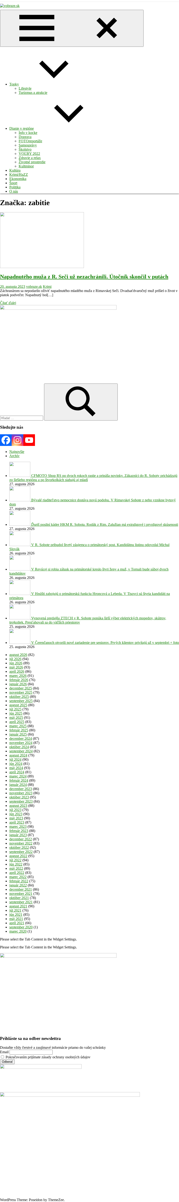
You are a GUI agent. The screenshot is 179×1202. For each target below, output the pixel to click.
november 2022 (20, 843)
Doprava (25, 137)
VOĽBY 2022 (29, 154)
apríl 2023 (16, 822)
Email (4, 1052)
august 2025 (18, 705)
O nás (13, 191)
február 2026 (18, 680)
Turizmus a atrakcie (33, 93)
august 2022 (18, 856)
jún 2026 (15, 663)
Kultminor (26, 166)
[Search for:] (22, 418)
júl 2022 (15, 860)
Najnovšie (16, 452)
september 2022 (21, 852)
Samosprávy (28, 145)
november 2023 (20, 793)
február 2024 (18, 780)
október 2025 (19, 697)
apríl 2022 (16, 873)
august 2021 (18, 906)
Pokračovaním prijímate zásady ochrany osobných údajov (47, 1057)
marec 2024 (18, 776)
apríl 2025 (16, 722)
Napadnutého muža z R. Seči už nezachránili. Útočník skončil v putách (84, 277)
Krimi (47, 287)
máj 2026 (16, 667)
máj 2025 (16, 718)
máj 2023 (16, 818)
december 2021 (20, 889)
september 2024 (21, 751)
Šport (13, 183)
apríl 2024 (16, 772)
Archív (14, 456)
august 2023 (18, 806)
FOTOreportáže (30, 141)
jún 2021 (15, 915)
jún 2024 (15, 764)
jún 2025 (15, 713)
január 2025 (18, 734)
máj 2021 (16, 919)
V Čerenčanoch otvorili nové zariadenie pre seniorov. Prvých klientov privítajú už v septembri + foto (105, 643)
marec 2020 (18, 931)
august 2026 (18, 655)
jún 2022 (15, 864)
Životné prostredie (32, 162)
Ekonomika (17, 179)
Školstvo (25, 149)
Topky (14, 84)
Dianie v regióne (21, 128)
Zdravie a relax (30, 158)
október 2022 (19, 847)
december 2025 (20, 688)
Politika (15, 187)
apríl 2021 (16, 923)
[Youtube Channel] (29, 440)
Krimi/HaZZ (18, 175)
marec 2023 (18, 826)
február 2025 (18, 730)
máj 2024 (16, 768)
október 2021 (19, 898)
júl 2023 (15, 810)
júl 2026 (15, 659)
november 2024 (20, 743)
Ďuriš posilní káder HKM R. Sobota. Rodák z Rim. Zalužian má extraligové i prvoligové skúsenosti (104, 524)
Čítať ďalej (8, 303)
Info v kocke (28, 133)
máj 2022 (16, 868)
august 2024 (18, 755)
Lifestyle (25, 88)
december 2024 (20, 738)
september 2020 (21, 927)
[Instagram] (17, 440)
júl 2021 (15, 910)
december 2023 (20, 789)
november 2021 (20, 894)
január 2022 (18, 885)
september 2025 (21, 701)
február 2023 (18, 831)
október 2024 (19, 747)
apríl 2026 (16, 671)
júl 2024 (15, 759)
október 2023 (19, 797)
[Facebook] (6, 440)
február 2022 (18, 881)
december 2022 (20, 839)
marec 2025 (18, 726)
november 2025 (20, 692)
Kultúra (15, 170)
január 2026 (18, 684)
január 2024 (18, 785)
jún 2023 (15, 814)
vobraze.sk (34, 287)
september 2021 (21, 902)
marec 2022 (18, 877)
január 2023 (18, 835)
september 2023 (21, 801)
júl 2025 (15, 709)
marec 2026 (18, 676)
